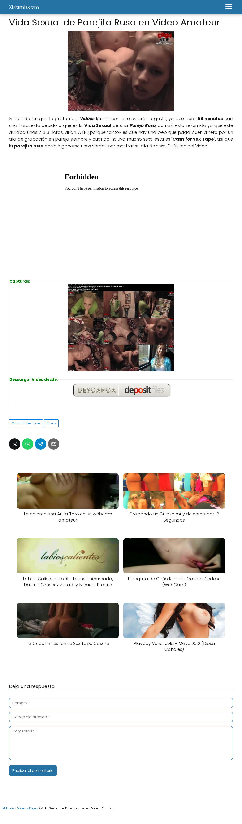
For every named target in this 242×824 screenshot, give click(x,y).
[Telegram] (40, 444)
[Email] (53, 444)
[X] (14, 444)
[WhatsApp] (27, 444)
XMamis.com (24, 7)
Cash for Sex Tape (26, 423)
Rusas (51, 423)
